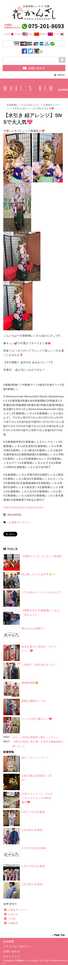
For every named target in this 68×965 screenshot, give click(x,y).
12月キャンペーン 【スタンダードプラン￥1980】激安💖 (37, 798)
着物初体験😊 (29, 682)
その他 (12, 918)
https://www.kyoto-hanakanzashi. (23, 507)
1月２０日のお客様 (33, 866)
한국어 (56, 34)
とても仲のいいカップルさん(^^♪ (41, 592)
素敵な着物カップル (33, 700)
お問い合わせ (11, 951)
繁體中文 (44, 34)
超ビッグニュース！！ (35, 757)
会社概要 (8, 941)
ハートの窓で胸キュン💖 (36, 719)
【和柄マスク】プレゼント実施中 (41, 556)
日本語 (7, 34)
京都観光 (13, 923)
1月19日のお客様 (32, 884)
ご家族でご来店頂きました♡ (39, 664)
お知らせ (13, 914)
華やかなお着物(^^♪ (33, 628)
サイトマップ (11, 956)
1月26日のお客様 (32, 830)
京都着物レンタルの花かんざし (23, 105)
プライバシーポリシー (17, 946)
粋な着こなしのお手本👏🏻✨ (38, 574)
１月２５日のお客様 (33, 848)
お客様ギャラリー (19, 522)
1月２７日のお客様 (33, 812)
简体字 (31, 34)
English (19, 34)
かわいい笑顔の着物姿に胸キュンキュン (35, 737)
